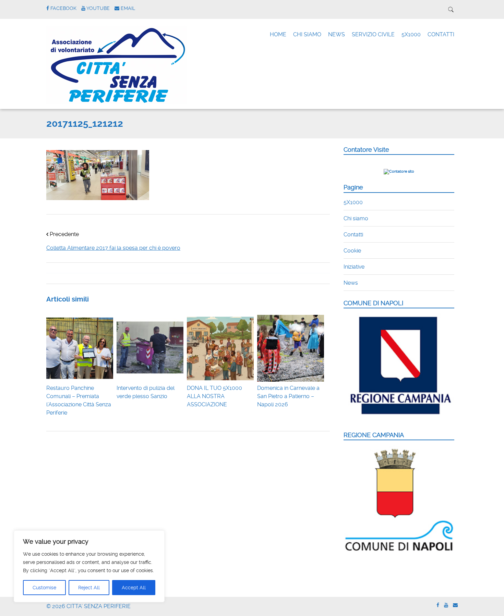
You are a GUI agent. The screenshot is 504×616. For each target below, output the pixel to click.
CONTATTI (441, 34)
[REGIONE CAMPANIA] (399, 551)
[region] (89, 566)
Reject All (89, 587)
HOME (278, 34)
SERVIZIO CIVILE (373, 34)
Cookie (352, 250)
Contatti (353, 234)
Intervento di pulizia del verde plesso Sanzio (146, 392)
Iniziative (354, 266)
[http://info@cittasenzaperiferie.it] (455, 605)
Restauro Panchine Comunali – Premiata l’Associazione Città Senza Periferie (78, 400)
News (351, 283)
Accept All (134, 587)
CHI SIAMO (307, 34)
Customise (44, 587)
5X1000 (411, 34)
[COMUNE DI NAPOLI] (399, 418)
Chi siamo (356, 218)
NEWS (336, 34)
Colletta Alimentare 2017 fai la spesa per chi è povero (113, 248)
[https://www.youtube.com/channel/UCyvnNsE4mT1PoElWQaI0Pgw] (446, 605)
